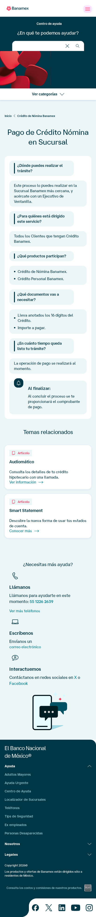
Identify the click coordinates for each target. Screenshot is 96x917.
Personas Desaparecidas (24, 833)
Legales (11, 854)
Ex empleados (16, 825)
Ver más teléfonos (24, 611)
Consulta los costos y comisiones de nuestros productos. (44, 887)
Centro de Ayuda (18, 791)
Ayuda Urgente (16, 783)
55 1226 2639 (41, 601)
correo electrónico (25, 647)
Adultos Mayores (18, 774)
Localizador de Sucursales (25, 799)
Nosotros (12, 844)
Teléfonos (12, 808)
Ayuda (10, 766)
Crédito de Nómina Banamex (36, 115)
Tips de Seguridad (19, 816)
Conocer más (20, 531)
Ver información (22, 482)
